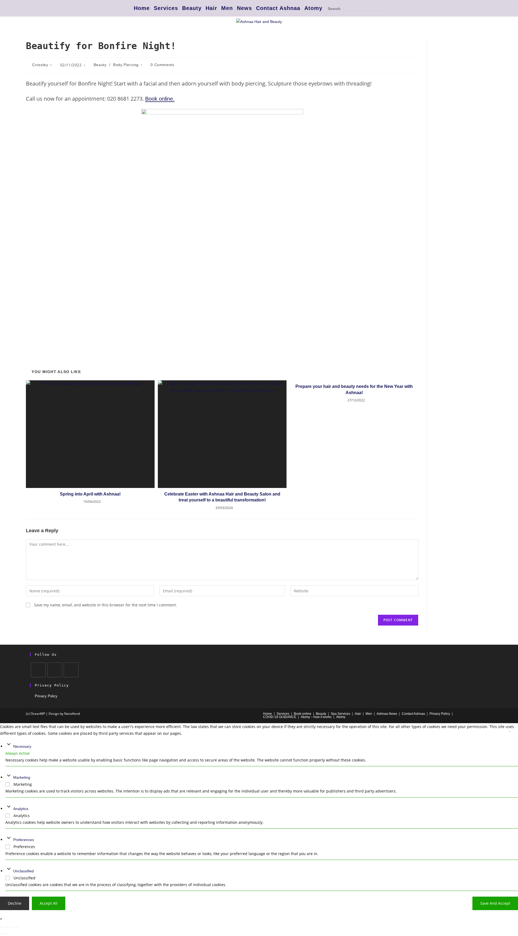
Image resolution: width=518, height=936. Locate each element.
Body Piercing (126, 65)
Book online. (160, 99)
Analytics (20, 808)
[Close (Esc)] (16, 927)
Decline (14, 903)
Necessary (22, 746)
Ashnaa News (387, 714)
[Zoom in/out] (2, 927)
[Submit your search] (378, 8)
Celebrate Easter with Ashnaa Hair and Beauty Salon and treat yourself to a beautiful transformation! (222, 497)
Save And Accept (495, 903)
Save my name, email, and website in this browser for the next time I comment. (105, 604)
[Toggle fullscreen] (7, 927)
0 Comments (162, 65)
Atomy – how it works (316, 717)
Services (166, 8)
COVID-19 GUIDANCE (279, 717)
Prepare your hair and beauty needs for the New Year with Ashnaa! (354, 389)
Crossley (40, 65)
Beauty (192, 8)
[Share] (11, 927)
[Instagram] (54, 669)
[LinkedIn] (71, 669)
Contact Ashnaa (278, 8)
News (244, 8)
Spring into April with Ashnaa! (90, 494)
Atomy (313, 8)
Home (142, 8)
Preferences (23, 840)
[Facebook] (38, 669)
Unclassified (23, 871)
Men (227, 8)
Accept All (48, 903)
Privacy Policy (46, 696)
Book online (302, 714)
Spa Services (340, 714)
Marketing (21, 777)
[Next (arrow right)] (7, 934)
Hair (211, 8)
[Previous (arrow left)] (2, 934)
